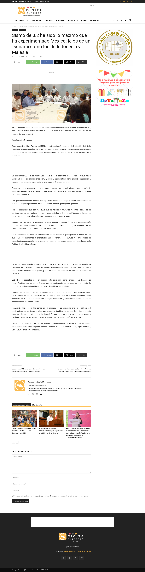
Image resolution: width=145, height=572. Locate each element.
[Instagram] (124, 1)
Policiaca (48, 20)
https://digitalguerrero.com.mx (37, 385)
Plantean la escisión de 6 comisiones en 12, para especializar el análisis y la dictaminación (51, 431)
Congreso (94, 20)
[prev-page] (13, 442)
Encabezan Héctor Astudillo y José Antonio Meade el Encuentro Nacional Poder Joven (74, 370)
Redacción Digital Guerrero (23, 57)
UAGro (84, 20)
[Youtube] (131, 1)
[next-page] (17, 442)
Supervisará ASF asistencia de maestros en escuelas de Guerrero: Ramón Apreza (28, 370)
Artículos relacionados (21, 405)
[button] (130, 20)
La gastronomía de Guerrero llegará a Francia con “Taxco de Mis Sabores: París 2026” (24, 431)
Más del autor (37, 405)
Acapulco (60, 20)
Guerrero (72, 20)
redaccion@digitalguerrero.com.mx (77, 551)
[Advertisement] (92, 11)
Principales (19, 20)
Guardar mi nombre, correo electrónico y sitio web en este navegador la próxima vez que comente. (51, 496)
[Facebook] (120, 1)
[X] (127, 1)
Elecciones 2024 (34, 20)
